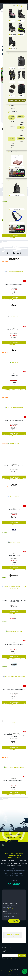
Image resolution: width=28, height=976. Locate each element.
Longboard (12, 861)
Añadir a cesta (14, 433)
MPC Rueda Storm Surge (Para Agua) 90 (14, 689)
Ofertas (14, 253)
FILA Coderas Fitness (14, 555)
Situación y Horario (14, 858)
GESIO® (10, 974)
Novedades (19, 853)
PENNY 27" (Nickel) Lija (14, 510)
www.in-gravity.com (21, 971)
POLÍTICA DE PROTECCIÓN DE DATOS (14, 875)
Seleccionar (14, 235)
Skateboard (22, 861)
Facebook (11, 921)
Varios (18, 866)
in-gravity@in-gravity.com (9, 908)
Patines (4, 861)
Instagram (14, 921)
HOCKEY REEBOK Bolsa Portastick (14, 420)
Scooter (3, 863)
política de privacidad (15, 958)
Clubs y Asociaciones (14, 855)
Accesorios (23, 863)
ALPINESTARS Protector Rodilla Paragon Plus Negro (14, 735)
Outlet (12, 853)
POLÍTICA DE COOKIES (17, 873)
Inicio (7, 853)
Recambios (11, 866)
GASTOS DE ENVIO (14, 868)
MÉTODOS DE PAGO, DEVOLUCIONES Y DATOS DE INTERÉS (14, 871)
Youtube (17, 921)
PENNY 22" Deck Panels (14, 330)
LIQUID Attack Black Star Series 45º (14, 466)
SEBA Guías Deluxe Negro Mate (14, 644)
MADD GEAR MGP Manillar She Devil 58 (14, 780)
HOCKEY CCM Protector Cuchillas (14, 284)
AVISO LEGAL (8, 873)
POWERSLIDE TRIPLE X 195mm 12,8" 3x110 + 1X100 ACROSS (14, 601)
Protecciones (13, 863)
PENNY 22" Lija (14, 375)
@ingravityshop (14, 837)
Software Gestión (4, 974)
